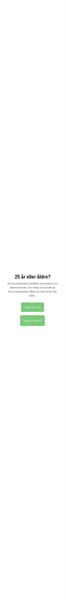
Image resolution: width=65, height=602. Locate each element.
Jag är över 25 (32, 307)
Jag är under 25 (33, 320)
